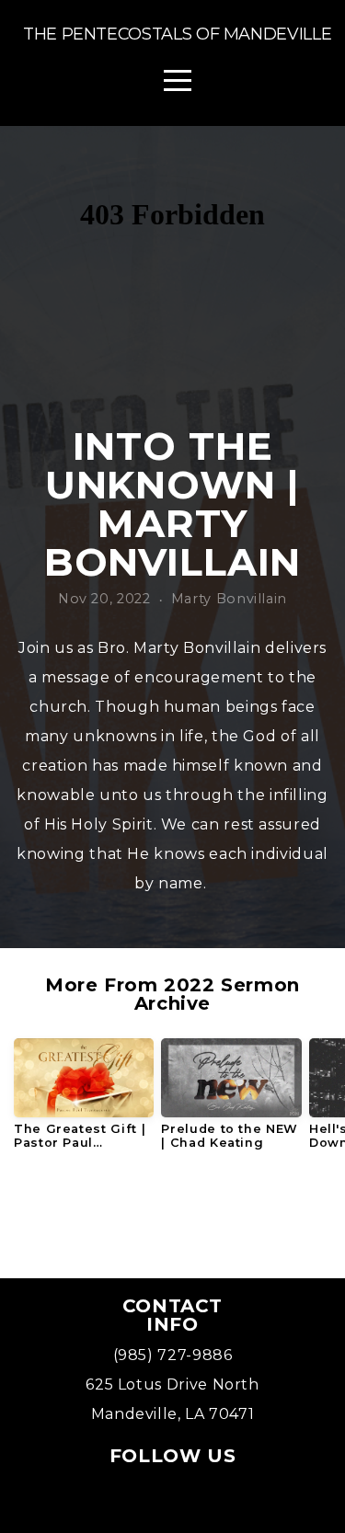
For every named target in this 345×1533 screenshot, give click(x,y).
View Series (172, 1216)
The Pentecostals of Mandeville (177, 34)
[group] (84, 1100)
